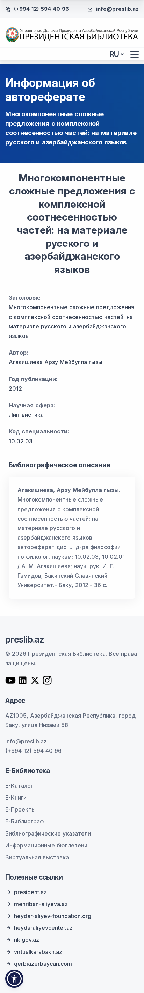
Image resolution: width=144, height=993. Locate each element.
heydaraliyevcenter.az (43, 927)
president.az (30, 892)
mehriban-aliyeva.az (41, 904)
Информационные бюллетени (46, 845)
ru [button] (115, 54)
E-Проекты (20, 809)
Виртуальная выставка (37, 857)
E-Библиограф (24, 821)
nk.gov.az (26, 939)
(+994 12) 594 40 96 (41, 9)
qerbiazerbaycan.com (43, 963)
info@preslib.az (117, 9)
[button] (14, 978)
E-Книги (16, 797)
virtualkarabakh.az (38, 951)
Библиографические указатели (48, 833)
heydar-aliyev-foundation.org (52, 915)
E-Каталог (19, 785)
